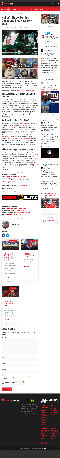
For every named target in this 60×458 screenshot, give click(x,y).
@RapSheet (53, 89)
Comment (5, 337)
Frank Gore (12, 164)
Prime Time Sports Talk (17, 178)
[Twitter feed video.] (50, 153)
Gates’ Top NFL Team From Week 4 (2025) (10, 303)
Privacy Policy (44, 448)
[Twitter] (52, 3)
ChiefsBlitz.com (50, 220)
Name (4, 357)
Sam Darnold (23, 123)
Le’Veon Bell (31, 164)
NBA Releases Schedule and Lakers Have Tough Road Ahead (55, 410)
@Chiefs (48, 188)
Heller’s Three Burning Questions (25, 90)
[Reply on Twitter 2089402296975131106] (42, 210)
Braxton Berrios (16, 138)
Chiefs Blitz (47, 50)
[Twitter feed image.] (50, 102)
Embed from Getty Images (9, 191)
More (41, 9)
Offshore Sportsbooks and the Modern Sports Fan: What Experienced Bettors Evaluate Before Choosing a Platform (44, 415)
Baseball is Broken (44, 444)
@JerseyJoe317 (22, 185)
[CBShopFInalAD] (20, 78)
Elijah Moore (9, 136)
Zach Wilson (11, 127)
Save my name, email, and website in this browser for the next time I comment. (20, 377)
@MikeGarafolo (45, 89)
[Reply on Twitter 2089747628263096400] (42, 115)
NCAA (25, 9)
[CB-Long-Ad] (20, 199)
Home (2, 9)
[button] (58, 10)
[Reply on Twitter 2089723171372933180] (42, 160)
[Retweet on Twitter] (43, 46)
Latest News (22, 28)
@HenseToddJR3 (51, 193)
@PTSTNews (10, 176)
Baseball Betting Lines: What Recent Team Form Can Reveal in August (54, 433)
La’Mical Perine (20, 153)
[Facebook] (55, 3)
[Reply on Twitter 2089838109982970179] (42, 75)
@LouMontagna (50, 195)
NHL (20, 9)
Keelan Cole (34, 133)
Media (36, 9)
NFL (5, 9)
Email (4, 363)
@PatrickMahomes (52, 131)
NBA (15, 9)
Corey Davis (14, 133)
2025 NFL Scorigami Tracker (29, 255)
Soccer (30, 9)
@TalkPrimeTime (21, 176)
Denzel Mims (26, 138)
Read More (6, 277)
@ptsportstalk (12, 182)
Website (4, 369)
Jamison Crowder (6, 138)
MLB (10, 9)
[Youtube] (58, 3)
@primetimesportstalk (14, 214)
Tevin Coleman (32, 154)
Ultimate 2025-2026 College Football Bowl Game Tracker (9, 257)
